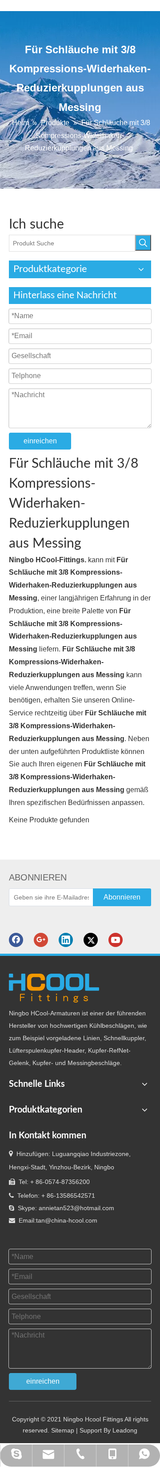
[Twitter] (91, 940)
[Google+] (41, 940)
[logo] (54, 988)
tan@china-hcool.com (66, 1220)
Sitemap (62, 1430)
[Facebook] (16, 940)
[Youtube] (115, 940)
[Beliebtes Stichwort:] (143, 243)
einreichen (40, 441)
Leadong (124, 1430)
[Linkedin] (66, 940)
